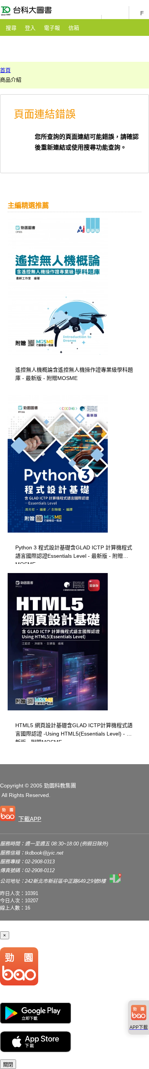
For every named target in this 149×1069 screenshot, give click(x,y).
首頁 (5, 70)
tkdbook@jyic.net (44, 853)
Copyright (11, 785)
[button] (22, 815)
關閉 (8, 1064)
